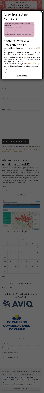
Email (6, 70)
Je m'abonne (22, 75)
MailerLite (32, 64)
